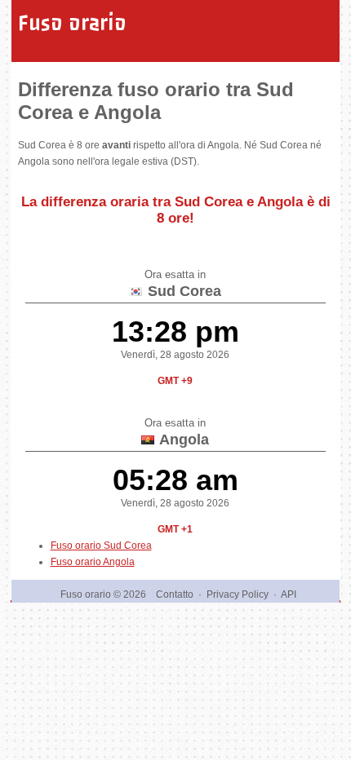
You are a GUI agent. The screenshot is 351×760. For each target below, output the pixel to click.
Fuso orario (72, 23)
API (288, 594)
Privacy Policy (238, 594)
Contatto (174, 594)
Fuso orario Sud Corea (101, 545)
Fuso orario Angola (93, 562)
